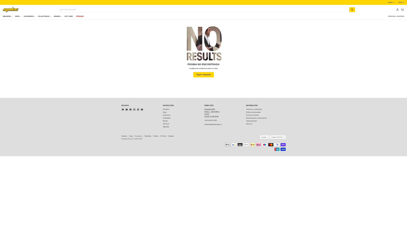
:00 (217, 116)
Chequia (276, 137)
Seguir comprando (203, 75)
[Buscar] (352, 9)
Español (390, 2)
